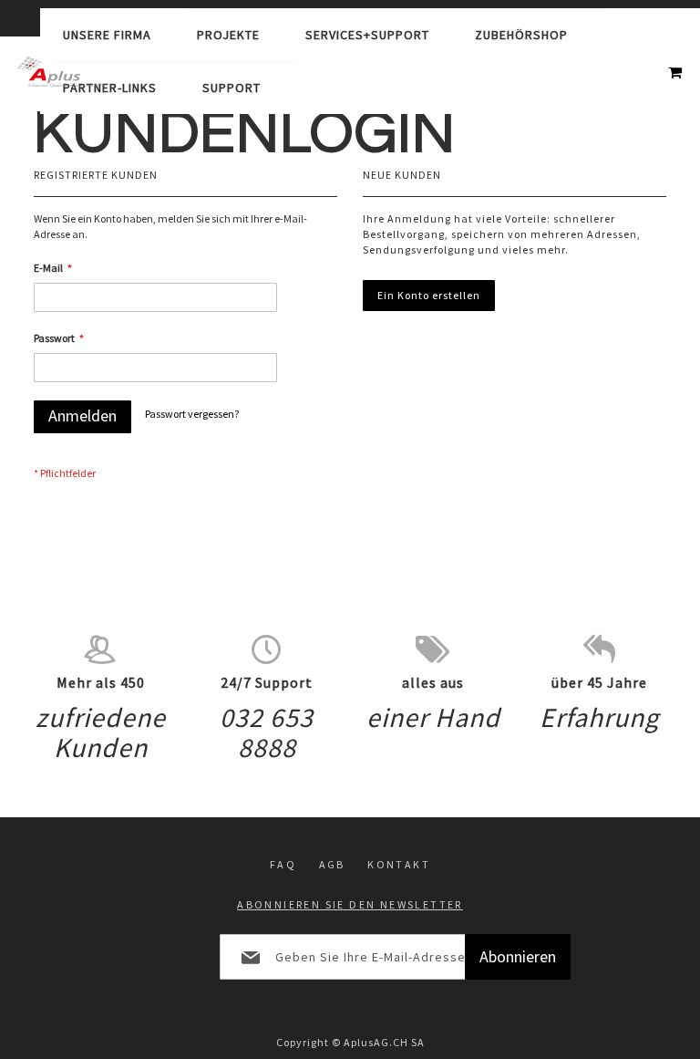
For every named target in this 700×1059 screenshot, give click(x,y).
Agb (332, 864)
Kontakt (398, 864)
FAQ (283, 864)
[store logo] (61, 72)
